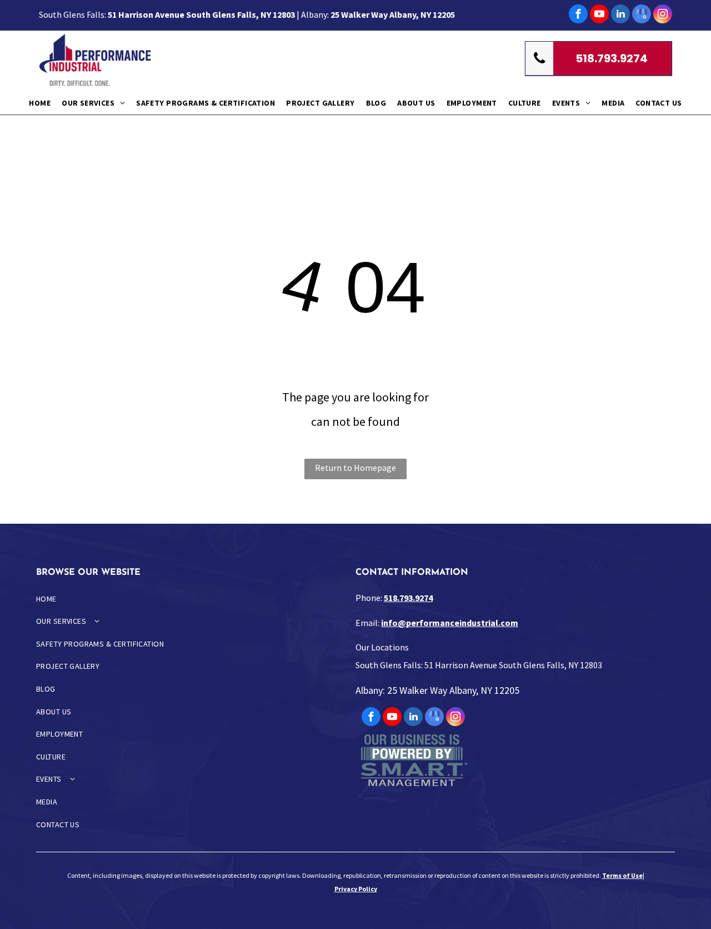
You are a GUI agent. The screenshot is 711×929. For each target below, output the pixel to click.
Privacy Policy (355, 889)
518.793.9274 (408, 597)
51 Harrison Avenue (146, 14)
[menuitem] (39, 103)
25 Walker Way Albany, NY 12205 (393, 14)
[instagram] (662, 15)
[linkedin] (620, 15)
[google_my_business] (641, 15)
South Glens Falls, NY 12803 (240, 14)
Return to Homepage (355, 467)
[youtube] (599, 15)
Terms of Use (622, 875)
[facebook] (578, 15)
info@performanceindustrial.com (449, 622)
